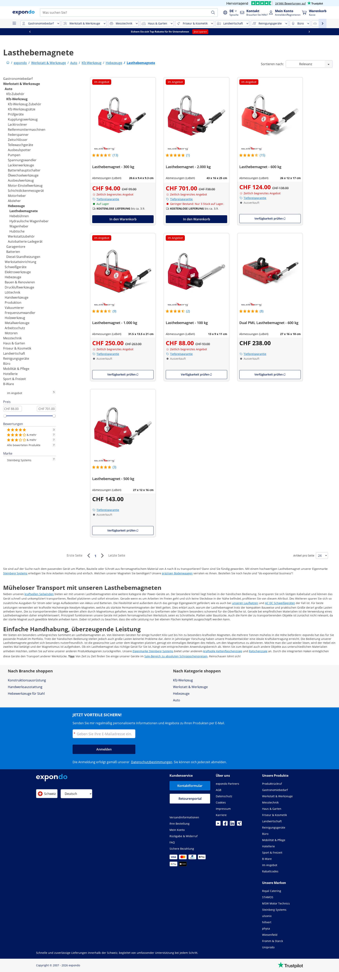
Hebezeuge (16, 206)
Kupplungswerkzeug (23, 119)
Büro (6, 363)
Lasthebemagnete (23, 211)
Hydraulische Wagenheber (29, 221)
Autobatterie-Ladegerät (25, 241)
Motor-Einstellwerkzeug (25, 185)
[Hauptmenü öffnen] (14, 23)
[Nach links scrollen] (29, 31)
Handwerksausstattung (25, 687)
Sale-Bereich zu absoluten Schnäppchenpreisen (176, 656)
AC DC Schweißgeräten (280, 603)
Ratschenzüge (258, 651)
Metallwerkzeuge (17, 323)
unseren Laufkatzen (245, 603)
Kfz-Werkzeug (16, 99)
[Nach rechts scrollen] (309, 31)
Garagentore (15, 246)
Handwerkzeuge (16, 297)
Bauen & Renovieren (20, 282)
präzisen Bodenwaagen (177, 573)
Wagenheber (18, 226)
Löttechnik (12, 292)
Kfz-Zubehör (15, 94)
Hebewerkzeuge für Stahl (26, 693)
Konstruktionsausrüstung (27, 680)
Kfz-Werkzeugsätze (21, 109)
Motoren (11, 333)
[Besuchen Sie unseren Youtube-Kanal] (218, 824)
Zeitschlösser (17, 140)
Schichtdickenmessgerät (26, 190)
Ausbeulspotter (19, 150)
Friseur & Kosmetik (17, 348)
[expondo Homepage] (7, 63)
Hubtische (17, 231)
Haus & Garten (14, 343)
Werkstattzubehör (21, 236)
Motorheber (17, 196)
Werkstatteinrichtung (20, 262)
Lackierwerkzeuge (21, 165)
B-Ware (8, 384)
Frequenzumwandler (20, 313)
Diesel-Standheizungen (23, 257)
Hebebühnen (19, 216)
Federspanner (18, 134)
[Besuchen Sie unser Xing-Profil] (239, 824)
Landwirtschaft (14, 353)
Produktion (13, 302)
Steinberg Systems (15, 573)
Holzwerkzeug (15, 318)
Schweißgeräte (15, 267)
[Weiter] (102, 555)
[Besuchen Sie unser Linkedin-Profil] (232, 824)
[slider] (5, 415)
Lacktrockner (17, 124)
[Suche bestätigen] (213, 12)
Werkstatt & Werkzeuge (21, 84)
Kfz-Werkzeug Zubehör (24, 104)
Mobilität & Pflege (16, 369)
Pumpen (14, 155)
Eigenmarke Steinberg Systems (153, 651)
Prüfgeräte (16, 114)
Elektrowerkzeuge (18, 272)
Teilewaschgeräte (20, 145)
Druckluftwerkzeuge (19, 287)
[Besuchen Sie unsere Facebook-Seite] (225, 824)
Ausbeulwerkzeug (21, 180)
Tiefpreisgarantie (108, 199)
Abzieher (14, 201)
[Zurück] (88, 555)
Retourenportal (190, 798)
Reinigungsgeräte (16, 358)
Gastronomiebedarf (18, 79)
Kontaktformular (189, 786)
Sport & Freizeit (14, 379)
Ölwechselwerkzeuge (23, 175)
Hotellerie (10, 374)
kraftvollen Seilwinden (39, 594)
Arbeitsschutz (15, 328)
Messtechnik (12, 338)
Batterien (13, 252)
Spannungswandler (22, 160)
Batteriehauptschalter (24, 170)
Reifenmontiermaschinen (26, 129)
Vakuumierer (14, 307)
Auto (8, 89)
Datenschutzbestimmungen (151, 762)
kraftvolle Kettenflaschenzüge (222, 651)
